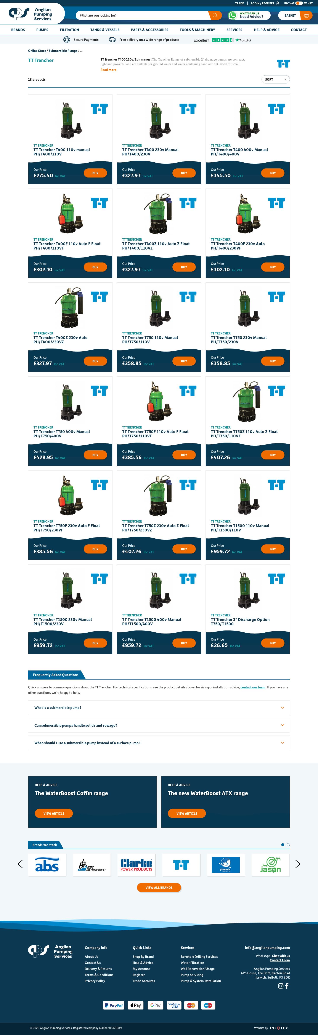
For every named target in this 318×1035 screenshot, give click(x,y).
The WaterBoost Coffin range (71, 793)
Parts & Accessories (149, 29)
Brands (18, 29)
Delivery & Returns (98, 968)
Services (234, 29)
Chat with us (281, 955)
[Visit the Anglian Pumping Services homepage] (32, 13)
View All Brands (159, 887)
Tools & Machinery (197, 29)
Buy (95, 173)
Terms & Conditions (99, 975)
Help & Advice (266, 29)
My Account (141, 968)
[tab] (282, 844)
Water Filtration (192, 962)
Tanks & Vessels (104, 29)
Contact (299, 29)
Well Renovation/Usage (198, 968)
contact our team (253, 687)
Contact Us (93, 962)
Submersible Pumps (63, 50)
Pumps (42, 29)
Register (139, 975)
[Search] (215, 15)
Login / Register (263, 3)
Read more (108, 69)
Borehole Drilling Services (199, 956)
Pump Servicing (192, 975)
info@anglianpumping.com (267, 947)
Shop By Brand (143, 956)
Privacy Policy (95, 981)
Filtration (69, 29)
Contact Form (280, 960)
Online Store (37, 50)
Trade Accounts (144, 981)
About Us (91, 956)
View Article (53, 813)
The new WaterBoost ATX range (208, 793)
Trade (239, 3)
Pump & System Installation (201, 981)
